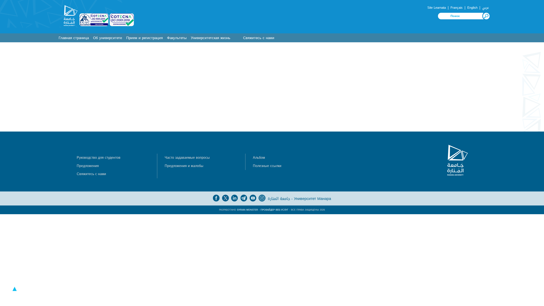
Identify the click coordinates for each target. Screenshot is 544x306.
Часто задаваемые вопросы (187, 157)
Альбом (259, 157)
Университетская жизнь (210, 37)
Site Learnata (436, 8)
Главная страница (74, 37)
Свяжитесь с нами (258, 37)
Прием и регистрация (144, 37)
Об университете (107, 37)
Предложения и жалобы (184, 166)
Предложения (88, 166)
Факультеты (177, 37)
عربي (485, 8)
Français (456, 8)
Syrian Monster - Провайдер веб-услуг (262, 210)
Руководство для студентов (98, 157)
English (472, 8)
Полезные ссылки (267, 166)
